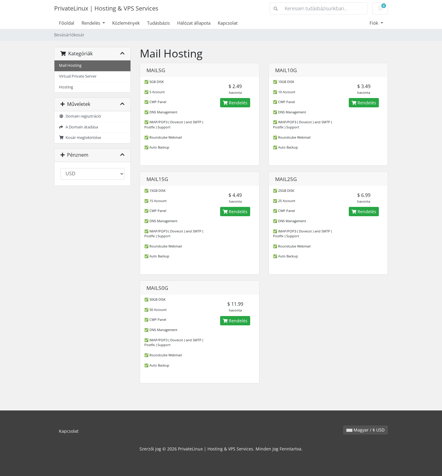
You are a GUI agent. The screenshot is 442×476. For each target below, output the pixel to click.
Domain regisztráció (82, 116)
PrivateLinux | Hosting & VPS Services (106, 8)
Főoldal (66, 23)
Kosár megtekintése (82, 137)
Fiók (374, 23)
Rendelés (91, 23)
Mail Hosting (70, 65)
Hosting (66, 87)
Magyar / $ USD (368, 430)
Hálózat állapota (193, 23)
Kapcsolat (228, 23)
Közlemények (126, 23)
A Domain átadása (81, 127)
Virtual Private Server (78, 76)
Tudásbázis (158, 23)
